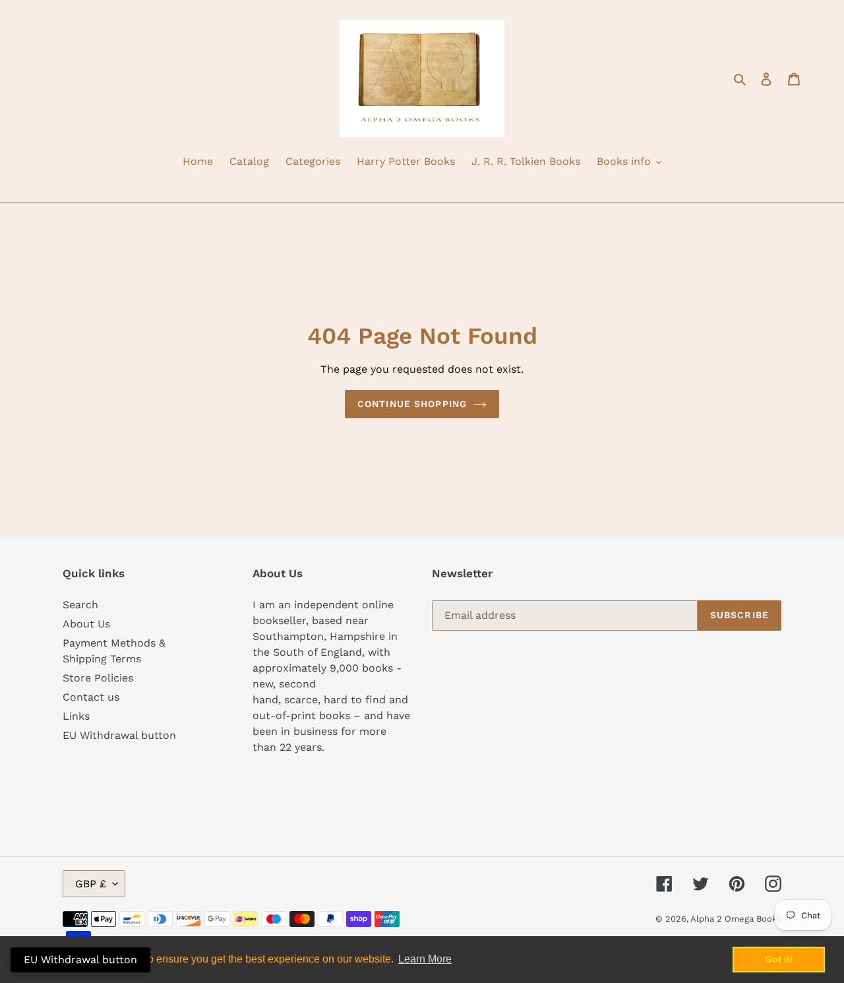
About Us (86, 624)
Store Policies (98, 678)
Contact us (91, 697)
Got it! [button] (779, 959)
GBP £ (90, 883)
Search (80, 604)
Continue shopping (412, 403)
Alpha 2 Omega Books (735, 919)
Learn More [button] (425, 959)
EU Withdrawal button (119, 735)
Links (76, 716)
